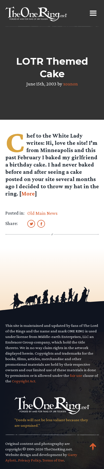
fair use (76, 375)
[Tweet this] (31, 223)
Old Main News (42, 213)
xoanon (70, 83)
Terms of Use (53, 460)
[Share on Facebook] (41, 223)
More (28, 193)
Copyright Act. (24, 381)
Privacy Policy (29, 460)
